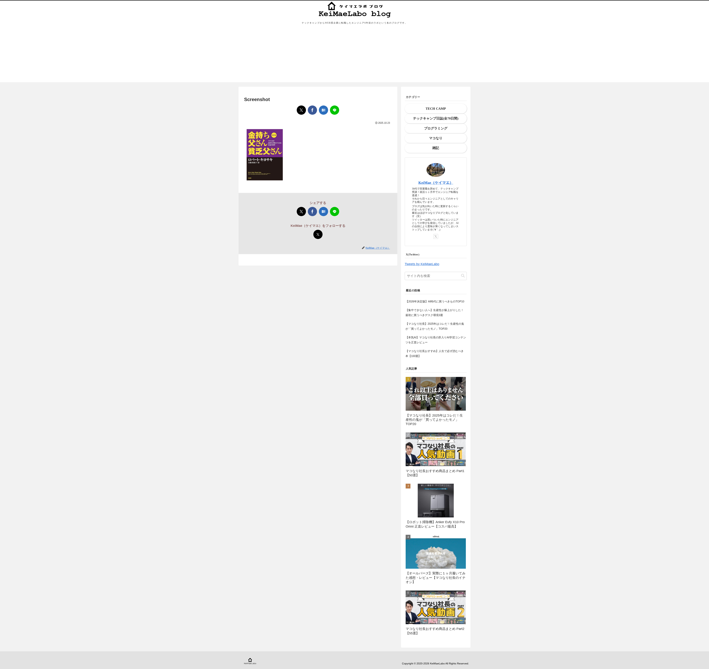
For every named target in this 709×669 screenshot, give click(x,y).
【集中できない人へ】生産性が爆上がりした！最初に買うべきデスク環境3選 (434, 312)
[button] (463, 276)
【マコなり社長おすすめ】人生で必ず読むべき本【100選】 (434, 353)
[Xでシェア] (301, 110)
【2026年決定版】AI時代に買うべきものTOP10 (434, 301)
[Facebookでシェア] (312, 110)
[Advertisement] (354, 56)
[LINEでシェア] (334, 110)
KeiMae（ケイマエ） (435, 183)
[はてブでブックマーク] (323, 110)
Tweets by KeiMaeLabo (422, 264)
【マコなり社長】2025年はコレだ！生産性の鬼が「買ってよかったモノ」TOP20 (434, 326)
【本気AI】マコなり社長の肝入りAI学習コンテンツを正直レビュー (435, 340)
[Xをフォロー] (318, 234)
